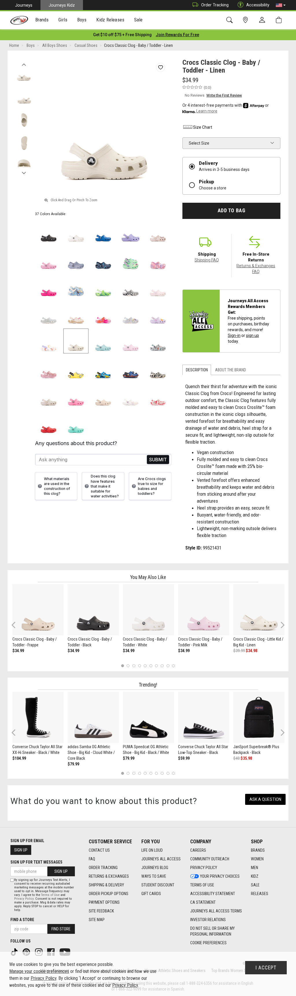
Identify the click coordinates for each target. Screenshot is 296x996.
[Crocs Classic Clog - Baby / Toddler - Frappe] (38, 609)
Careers (198, 850)
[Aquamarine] (103, 341)
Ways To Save (153, 876)
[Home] (19, 20)
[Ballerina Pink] (158, 259)
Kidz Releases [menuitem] (110, 20)
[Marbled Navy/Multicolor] (103, 259)
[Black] (48, 231)
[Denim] (75, 286)
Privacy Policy (203, 867)
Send (158, 459)
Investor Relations (208, 919)
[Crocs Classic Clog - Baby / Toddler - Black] (93, 609)
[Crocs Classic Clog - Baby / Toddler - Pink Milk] (203, 609)
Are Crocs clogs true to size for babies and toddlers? (152, 486)
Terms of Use (202, 885)
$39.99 (239, 650)
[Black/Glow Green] (158, 368)
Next (23, 171)
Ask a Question (265, 799)
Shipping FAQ (207, 260)
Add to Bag (231, 210)
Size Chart (202, 127)
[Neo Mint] (130, 259)
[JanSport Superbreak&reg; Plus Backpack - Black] (258, 717)
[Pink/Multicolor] (103, 313)
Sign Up (20, 850)
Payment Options (104, 902)
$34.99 (18, 650)
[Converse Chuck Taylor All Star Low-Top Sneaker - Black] (203, 717)
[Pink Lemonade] (75, 395)
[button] (280, 5)
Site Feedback (101, 911)
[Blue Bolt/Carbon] (130, 368)
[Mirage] (158, 341)
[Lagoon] (75, 423)
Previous (23, 63)
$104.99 (19, 758)
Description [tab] (197, 370)
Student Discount (157, 885)
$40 (236, 758)
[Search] (230, 20)
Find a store (22, 919)
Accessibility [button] (257, 5)
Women (257, 859)
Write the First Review (224, 95)
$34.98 (251, 650)
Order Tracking (215, 5)
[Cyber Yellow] (75, 368)
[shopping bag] (280, 20)
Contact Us (99, 850)
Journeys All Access (161, 859)
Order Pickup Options (108, 893)
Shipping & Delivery (106, 885)
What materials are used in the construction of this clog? (57, 486)
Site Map (97, 919)
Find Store (61, 929)
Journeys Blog (154, 867)
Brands (258, 850)
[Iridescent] (48, 313)
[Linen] (75, 341)
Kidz (254, 876)
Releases (259, 893)
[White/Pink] (158, 286)
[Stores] (246, 20)
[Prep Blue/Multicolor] (103, 286)
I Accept (266, 968)
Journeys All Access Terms (216, 911)
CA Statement (203, 902)
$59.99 (184, 758)
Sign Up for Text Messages (36, 862)
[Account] (263, 20)
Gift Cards (151, 893)
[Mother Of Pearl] (130, 313)
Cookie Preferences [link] (208, 942)
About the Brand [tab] (230, 370)
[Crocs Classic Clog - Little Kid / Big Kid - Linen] (258, 609)
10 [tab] (173, 665)
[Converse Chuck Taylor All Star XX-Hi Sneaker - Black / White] (38, 717)
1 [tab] (122, 665)
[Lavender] (130, 231)
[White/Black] (130, 286)
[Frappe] (103, 395)
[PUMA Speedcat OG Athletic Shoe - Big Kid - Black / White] (148, 717)
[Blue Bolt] (103, 231)
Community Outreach (209, 859)
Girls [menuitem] (62, 20)
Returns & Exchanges (109, 876)
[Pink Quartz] (158, 231)
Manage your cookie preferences (39, 971)
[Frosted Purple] (75, 259)
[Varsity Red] (48, 423)
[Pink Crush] (48, 286)
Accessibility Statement (212, 893)
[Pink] (48, 368)
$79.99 (73, 764)
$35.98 (246, 758)
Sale (255, 885)
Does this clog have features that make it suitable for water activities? (105, 486)
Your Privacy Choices (220, 876)
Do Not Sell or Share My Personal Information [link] (212, 931)
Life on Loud (152, 850)
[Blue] (103, 368)
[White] (75, 231)
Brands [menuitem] (42, 20)
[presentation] (42, 20)
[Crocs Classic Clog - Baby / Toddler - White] (148, 609)
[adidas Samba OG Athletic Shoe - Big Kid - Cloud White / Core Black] (93, 717)
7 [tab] (156, 665)
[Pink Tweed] (48, 259)
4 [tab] (139, 665)
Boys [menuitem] (82, 20)
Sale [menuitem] (138, 20)
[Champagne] (48, 395)
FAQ (92, 859)
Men (254, 867)
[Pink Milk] (130, 341)
